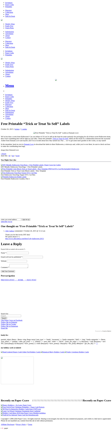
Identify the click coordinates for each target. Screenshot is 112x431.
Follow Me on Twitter (8, 324)
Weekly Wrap (10, 24)
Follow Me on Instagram (9, 326)
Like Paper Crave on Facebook (11, 320)
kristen (17, 129)
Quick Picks (9, 28)
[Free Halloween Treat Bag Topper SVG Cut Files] (19, 173)
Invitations (8, 3)
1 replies (24, 129)
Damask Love (29, 144)
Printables (8, 7)
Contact (8, 38)
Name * (3, 253)
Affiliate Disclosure (7, 424)
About (7, 36)
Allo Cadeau (9, 231)
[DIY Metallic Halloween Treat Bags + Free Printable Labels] (31, 165)
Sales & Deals (10, 16)
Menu (9, 85)
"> (97, 343)
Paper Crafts (9, 5)
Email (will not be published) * (11, 257)
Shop (7, 14)
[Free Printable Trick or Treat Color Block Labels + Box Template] (40, 169)
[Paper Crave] (2, 20)
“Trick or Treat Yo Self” (60, 139)
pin (13, 156)
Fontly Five (9, 26)
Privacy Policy (21, 424)
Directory (8, 10)
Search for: (4, 314)
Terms (30, 424)
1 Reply (3, 154)
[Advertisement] (19, 195)
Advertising (9, 34)
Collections (9, 12)
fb (9, 156)
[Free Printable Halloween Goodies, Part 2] (13, 177)
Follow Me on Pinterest (9, 322)
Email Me (4, 328)
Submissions (9, 32)
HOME (20, 280)
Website (3, 261)
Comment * (5, 267)
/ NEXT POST (30, 280)
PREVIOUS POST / (9, 280)
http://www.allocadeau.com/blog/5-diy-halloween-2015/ (24, 239)
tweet (17, 156)
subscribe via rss (6, 222)
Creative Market (106, 331)
